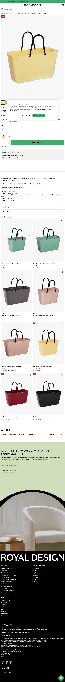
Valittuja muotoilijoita (7, 586)
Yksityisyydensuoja (6, 581)
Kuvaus (3, 174)
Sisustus (34, 570)
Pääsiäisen (4, 602)
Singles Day (4, 611)
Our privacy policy (42, 109)
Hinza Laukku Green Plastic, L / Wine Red (12, 418)
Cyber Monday (5, 615)
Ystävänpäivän (5, 600)
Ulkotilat (34, 581)
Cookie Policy (5, 584)
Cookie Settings (25, 115)
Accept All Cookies (38, 115)
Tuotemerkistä (6, 212)
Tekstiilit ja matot (37, 577)
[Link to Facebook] (6, 662)
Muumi (3, 609)
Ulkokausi (3, 607)
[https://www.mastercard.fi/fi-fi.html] (7, 668)
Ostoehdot (4, 570)
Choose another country (8, 635)
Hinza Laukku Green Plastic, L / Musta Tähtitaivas (45, 418)
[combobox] (32, 129)
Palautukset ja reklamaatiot (9, 575)
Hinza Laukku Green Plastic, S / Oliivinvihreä (12, 263)
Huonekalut (35, 568)
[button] (61, 5)
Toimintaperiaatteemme (8, 579)
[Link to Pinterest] (2, 662)
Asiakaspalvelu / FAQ (7, 568)
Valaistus (35, 575)
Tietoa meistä (5, 577)
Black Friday (4, 613)
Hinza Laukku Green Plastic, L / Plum (11, 315)
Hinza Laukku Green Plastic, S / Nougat (43, 315)
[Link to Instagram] (10, 662)
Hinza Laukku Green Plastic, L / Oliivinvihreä (44, 263)
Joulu (2, 618)
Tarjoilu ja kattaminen (38, 572)
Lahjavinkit (4, 604)
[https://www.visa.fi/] (3, 668)
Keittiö (34, 579)
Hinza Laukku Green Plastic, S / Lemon (42, 366)
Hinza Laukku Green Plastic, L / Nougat (11, 366)
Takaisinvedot (5, 592)
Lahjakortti (4, 588)
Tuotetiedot (5, 207)
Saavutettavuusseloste (7, 590)
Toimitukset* (4, 572)
